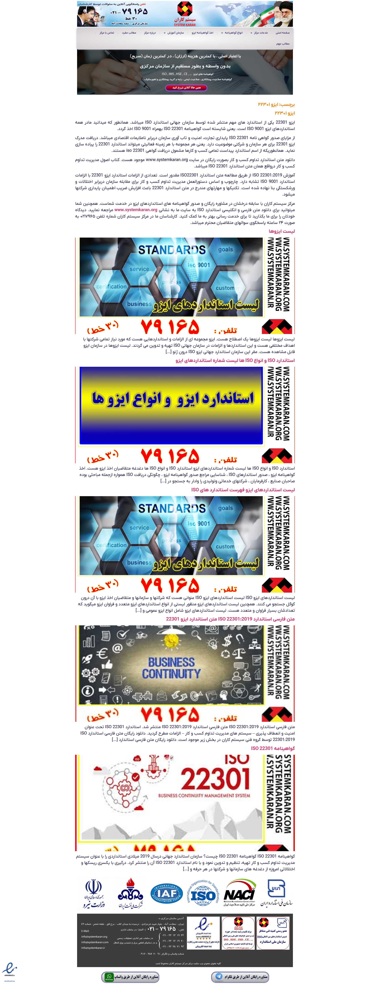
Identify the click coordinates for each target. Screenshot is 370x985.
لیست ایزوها (282, 231)
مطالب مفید (129, 33)
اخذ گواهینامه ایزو (202, 33)
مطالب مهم (283, 44)
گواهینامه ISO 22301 (273, 748)
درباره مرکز (150, 33)
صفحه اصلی (283, 33)
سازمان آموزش (175, 33)
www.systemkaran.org (135, 210)
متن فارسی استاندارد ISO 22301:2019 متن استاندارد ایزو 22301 (230, 619)
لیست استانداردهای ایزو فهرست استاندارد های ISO (243, 490)
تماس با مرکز (107, 33)
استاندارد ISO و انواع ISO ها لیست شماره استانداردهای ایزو (235, 361)
